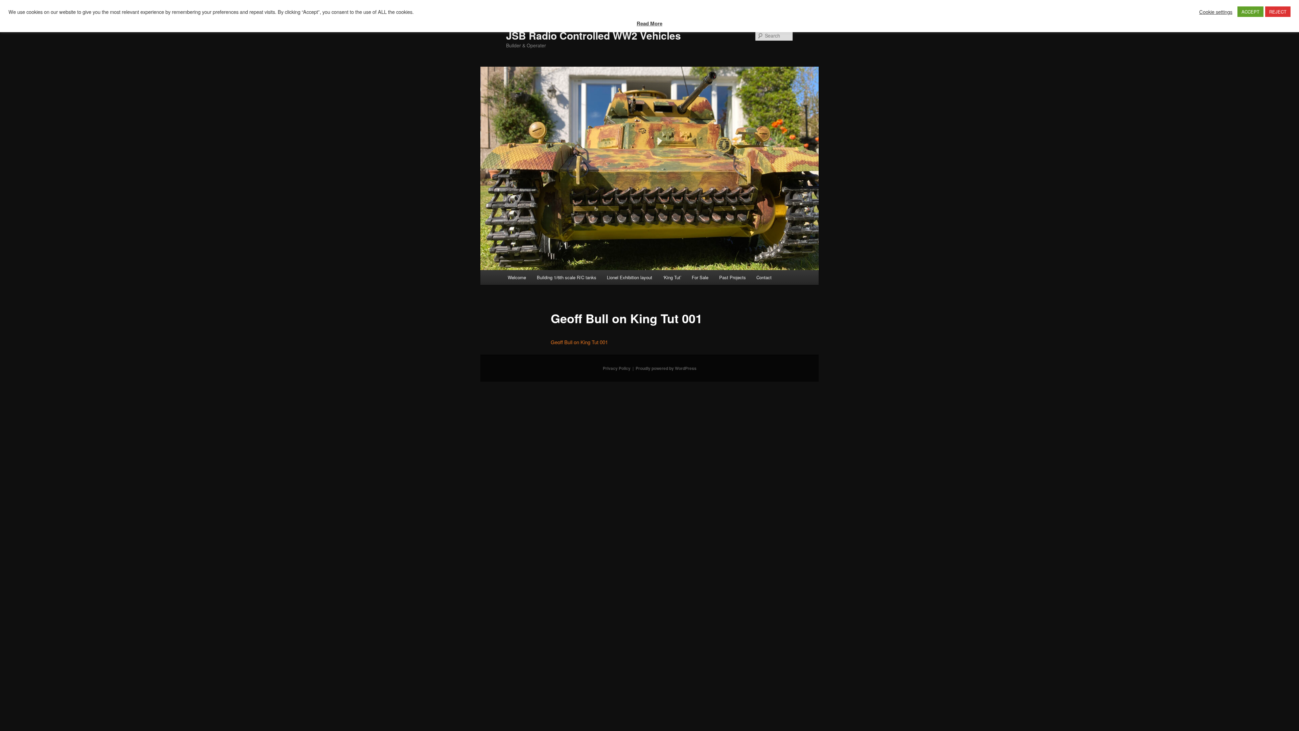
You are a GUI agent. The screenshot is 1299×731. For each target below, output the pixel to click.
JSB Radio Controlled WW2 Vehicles (593, 35)
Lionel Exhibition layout (629, 277)
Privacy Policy (617, 368)
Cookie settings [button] (1215, 12)
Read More (649, 23)
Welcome (517, 277)
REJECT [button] (1277, 11)
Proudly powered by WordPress (666, 368)
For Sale (700, 277)
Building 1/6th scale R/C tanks (566, 277)
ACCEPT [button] (1250, 11)
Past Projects (732, 277)
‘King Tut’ (672, 277)
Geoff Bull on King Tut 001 (579, 342)
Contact (764, 277)
